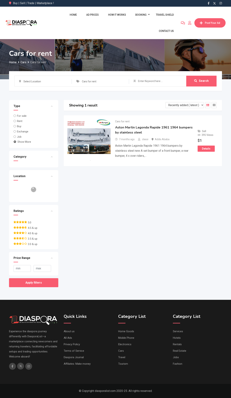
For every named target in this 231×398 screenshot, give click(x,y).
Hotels (177, 337)
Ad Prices (92, 14)
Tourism (123, 363)
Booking (141, 14)
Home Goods (126, 331)
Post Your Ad (212, 22)
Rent (19, 121)
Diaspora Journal (74, 357)
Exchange (22, 131)
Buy (19, 126)
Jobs (176, 357)
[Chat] (183, 23)
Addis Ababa (162, 139)
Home (73, 14)
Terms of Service (74, 350)
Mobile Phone (126, 337)
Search (204, 81)
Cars (121, 350)
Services (178, 331)
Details (206, 148)
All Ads (68, 337)
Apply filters (33, 282)
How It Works (117, 14)
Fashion (177, 363)
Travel (121, 357)
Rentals (177, 344)
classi (145, 139)
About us (69, 331)
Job (19, 136)
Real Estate (179, 350)
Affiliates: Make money (77, 363)
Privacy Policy (72, 344)
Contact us (166, 31)
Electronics (124, 344)
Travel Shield (165, 14)
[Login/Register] (189, 23)
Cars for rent (122, 121)
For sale (22, 115)
